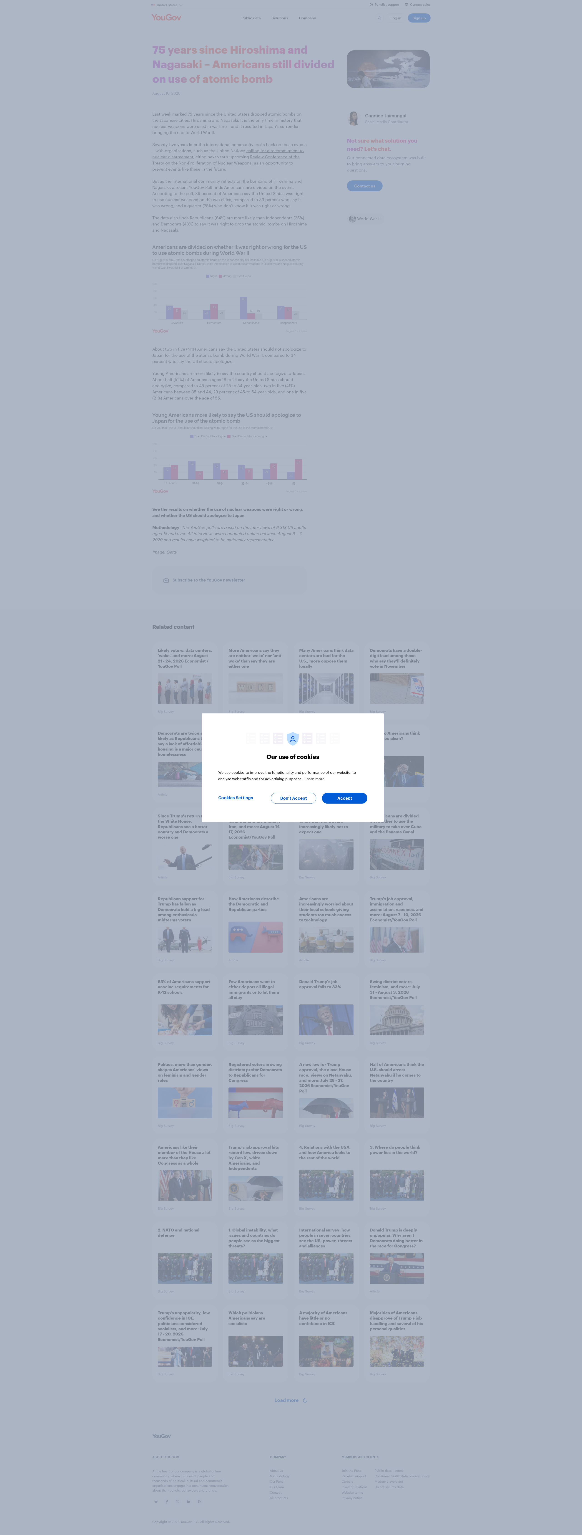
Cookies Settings (235, 798)
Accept (344, 798)
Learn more (314, 778)
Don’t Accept (293, 798)
